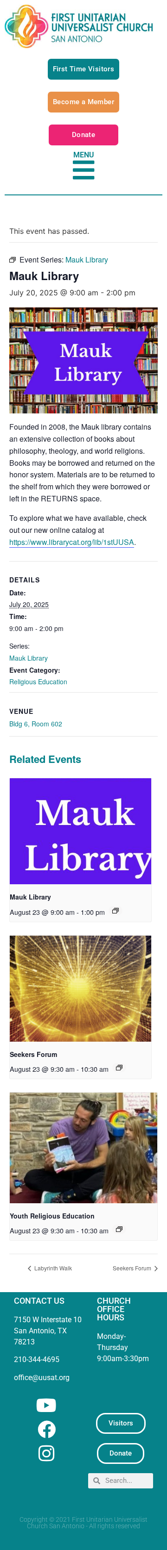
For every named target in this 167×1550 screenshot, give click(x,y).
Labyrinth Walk (52, 1268)
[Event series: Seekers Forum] (119, 1067)
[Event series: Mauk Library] (115, 910)
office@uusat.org (42, 1377)
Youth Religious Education (52, 1215)
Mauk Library (28, 657)
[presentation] (80, 831)
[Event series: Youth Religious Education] (119, 1229)
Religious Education (38, 681)
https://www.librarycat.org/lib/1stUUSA (71, 542)
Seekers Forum (33, 1054)
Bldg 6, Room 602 (35, 723)
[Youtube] (47, 1405)
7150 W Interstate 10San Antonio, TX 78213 (48, 1330)
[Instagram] (47, 1453)
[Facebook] (47, 1429)
